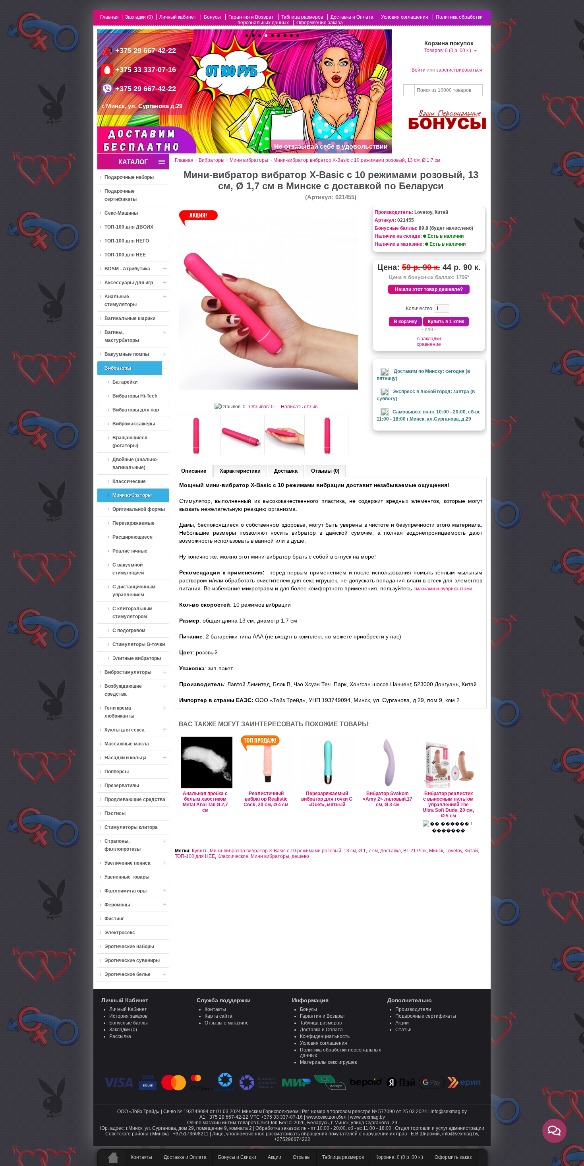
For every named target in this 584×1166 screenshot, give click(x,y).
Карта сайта (218, 1016)
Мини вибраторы (249, 160)
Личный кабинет (177, 17)
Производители (413, 1009)
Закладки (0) (139, 17)
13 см (350, 851)
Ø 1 (362, 851)
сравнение (429, 344)
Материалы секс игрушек (328, 1062)
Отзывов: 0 (261, 406)
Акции (402, 1023)
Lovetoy (453, 851)
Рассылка (120, 1036)
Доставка (286, 471)
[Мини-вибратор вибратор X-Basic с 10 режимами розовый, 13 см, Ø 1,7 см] (268, 388)
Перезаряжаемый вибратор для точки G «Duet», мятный (326, 799)
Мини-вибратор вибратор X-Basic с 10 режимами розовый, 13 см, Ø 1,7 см (356, 160)
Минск (436, 851)
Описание (193, 471)
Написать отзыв (299, 406)
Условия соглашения (404, 17)
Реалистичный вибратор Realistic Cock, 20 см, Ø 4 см (266, 799)
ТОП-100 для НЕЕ (195, 856)
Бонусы (212, 17)
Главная (109, 17)
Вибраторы (211, 160)
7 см (373, 851)
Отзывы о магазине (227, 1023)
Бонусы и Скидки (237, 1157)
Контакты (215, 1009)
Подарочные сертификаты (425, 1016)
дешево (300, 856)
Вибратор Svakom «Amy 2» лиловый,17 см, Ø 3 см (387, 799)
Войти (418, 70)
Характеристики (240, 471)
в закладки (429, 338)
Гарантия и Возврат (251, 17)
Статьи (403, 1029)
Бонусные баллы (128, 1023)
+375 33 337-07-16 (144, 70)
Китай (471, 851)
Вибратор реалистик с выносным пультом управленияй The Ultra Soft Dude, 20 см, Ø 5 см (448, 805)
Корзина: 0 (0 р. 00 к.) (399, 1157)
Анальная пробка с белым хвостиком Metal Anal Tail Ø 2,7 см (205, 802)
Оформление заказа (319, 22)
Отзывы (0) (325, 471)
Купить (199, 851)
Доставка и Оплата (352, 17)
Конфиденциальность (325, 1036)
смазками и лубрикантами (443, 589)
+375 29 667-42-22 (145, 50)
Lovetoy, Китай (431, 212)
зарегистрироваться (459, 70)
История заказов (128, 1016)
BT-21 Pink (415, 851)
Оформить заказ (453, 1157)
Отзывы (302, 1157)
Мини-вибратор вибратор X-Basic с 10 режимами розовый (275, 851)
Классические (232, 856)
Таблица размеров (302, 17)
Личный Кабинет (128, 1009)
